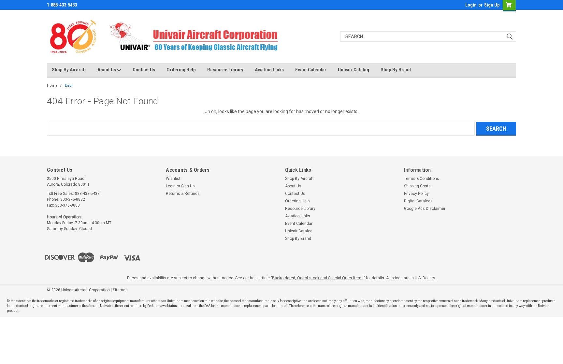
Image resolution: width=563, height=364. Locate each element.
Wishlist (173, 178)
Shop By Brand (396, 70)
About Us (107, 70)
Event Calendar (310, 70)
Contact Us (144, 70)
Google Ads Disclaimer (424, 208)
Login (471, 4)
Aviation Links (269, 70)
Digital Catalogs (418, 201)
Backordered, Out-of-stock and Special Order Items (318, 278)
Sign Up (491, 4)
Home (52, 85)
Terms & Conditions (421, 178)
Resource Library (225, 70)
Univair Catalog (353, 70)
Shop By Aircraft (69, 70)
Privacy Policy (416, 193)
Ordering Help (181, 70)
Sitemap (120, 290)
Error (69, 85)
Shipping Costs (417, 186)
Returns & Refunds (183, 193)
